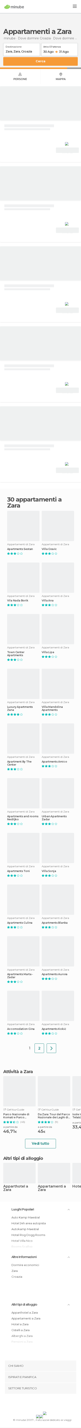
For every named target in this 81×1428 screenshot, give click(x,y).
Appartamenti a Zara (52, 1188)
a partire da (10, 1126)
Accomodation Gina (21, 1029)
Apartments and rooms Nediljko (22, 818)
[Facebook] (33, 1403)
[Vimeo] (45, 1403)
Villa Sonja (49, 871)
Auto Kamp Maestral (25, 1217)
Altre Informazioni (24, 1257)
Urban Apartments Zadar (54, 818)
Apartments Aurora (55, 974)
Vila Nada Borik (17, 600)
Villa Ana (48, 600)
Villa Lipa (48, 652)
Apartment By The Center (19, 763)
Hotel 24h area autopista (28, 1223)
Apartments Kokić (54, 1029)
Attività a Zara (18, 1071)
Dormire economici (25, 1265)
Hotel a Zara (20, 1324)
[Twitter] (39, 1403)
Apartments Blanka (55, 922)
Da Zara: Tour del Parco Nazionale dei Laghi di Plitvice (54, 1116)
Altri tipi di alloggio (24, 1304)
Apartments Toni (18, 871)
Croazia (16, 1276)
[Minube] (14, 7)
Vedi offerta (67, 150)
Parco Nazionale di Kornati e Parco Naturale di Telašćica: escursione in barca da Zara (19, 1116)
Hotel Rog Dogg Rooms (28, 1235)
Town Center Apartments (15, 654)
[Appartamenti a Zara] (51, 1048)
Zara (14, 1271)
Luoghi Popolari (22, 1209)
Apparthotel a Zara (15, 1188)
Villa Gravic (49, 549)
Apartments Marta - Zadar (20, 976)
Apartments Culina (20, 922)
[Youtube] (50, 1403)
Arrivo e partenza (52, 46)
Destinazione (14, 46)
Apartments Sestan (20, 549)
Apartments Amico (54, 761)
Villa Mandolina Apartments (52, 708)
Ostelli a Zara (20, 1330)
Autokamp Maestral (25, 1229)
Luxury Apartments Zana (20, 708)
